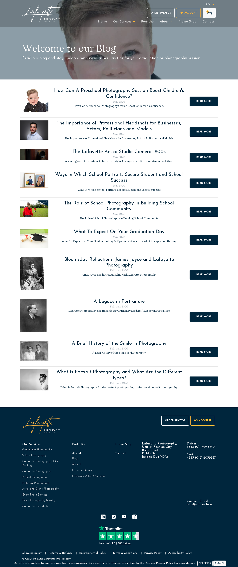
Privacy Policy (153, 553)
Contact (208, 21)
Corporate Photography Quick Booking (40, 463)
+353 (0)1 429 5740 (201, 447)
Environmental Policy (92, 553)
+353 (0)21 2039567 (201, 457)
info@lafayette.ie (199, 504)
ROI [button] (208, 4)
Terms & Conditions (125, 553)
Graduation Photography (37, 449)
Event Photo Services (34, 494)
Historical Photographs (35, 483)
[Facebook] (134, 517)
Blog (75, 458)
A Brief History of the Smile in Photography (119, 343)
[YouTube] (124, 517)
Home (102, 21)
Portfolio (147, 21)
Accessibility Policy (180, 553)
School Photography (34, 455)
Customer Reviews (83, 470)
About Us (77, 464)
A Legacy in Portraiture (119, 301)
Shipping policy (32, 553)
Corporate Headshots (35, 506)
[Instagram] (113, 517)
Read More (204, 101)
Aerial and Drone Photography (40, 489)
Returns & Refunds (60, 553)
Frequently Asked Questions (88, 476)
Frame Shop (187, 21)
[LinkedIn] (103, 517)
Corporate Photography (36, 471)
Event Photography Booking (39, 500)
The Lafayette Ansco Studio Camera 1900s (119, 151)
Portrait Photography (34, 477)
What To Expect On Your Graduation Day (119, 231)
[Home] (41, 13)
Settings (205, 563)
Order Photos (161, 13)
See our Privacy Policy (159, 563)
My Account (188, 13)
